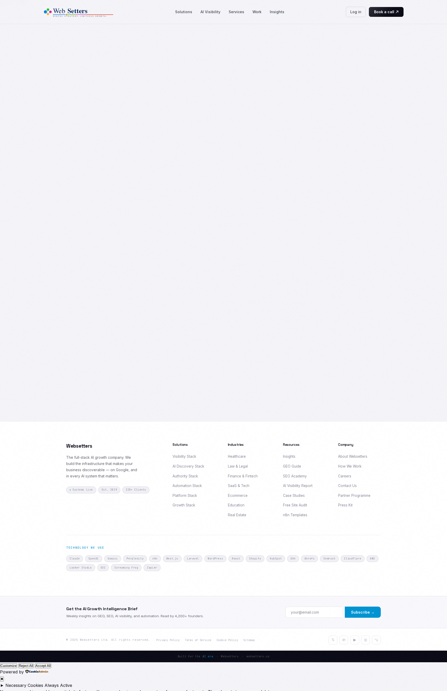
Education (236, 505)
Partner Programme (354, 495)
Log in (355, 12)
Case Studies (294, 495)
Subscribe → (363, 612)
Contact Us (347, 486)
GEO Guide (292, 466)
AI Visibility (210, 12)
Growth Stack (184, 505)
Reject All (26, 666)
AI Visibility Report (297, 486)
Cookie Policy (227, 640)
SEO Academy (295, 476)
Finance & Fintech (243, 476)
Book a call (384, 12)
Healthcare (237, 456)
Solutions (183, 12)
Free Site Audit (295, 505)
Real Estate (237, 515)
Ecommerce (238, 495)
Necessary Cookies (24, 685)
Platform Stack (185, 495)
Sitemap (249, 640)
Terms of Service (198, 640)
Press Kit (345, 505)
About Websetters (352, 456)
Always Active (58, 685)
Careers (344, 476)
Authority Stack (185, 476)
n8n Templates (295, 515)
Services (236, 12)
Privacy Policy (168, 640)
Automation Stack (187, 486)
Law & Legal (238, 466)
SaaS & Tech (238, 486)
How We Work (349, 466)
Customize (9, 666)
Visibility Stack (184, 456)
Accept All (43, 666)
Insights (277, 12)
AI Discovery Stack (188, 466)
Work (257, 12)
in (343, 640)
